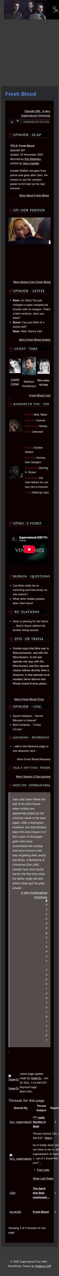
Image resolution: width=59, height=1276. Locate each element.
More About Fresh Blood (34, 195)
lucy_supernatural (20, 1122)
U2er (13, 1192)
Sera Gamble (31, 163)
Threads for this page (26, 1101)
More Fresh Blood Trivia (29, 699)
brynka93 (15, 1211)
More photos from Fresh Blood (31, 282)
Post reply (43, 1169)
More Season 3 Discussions (33, 776)
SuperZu (14, 1088)
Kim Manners (33, 159)
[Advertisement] (29, 50)
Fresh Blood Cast (39, 395)
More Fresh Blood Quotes (34, 339)
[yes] (39, 1162)
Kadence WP (43, 1266)
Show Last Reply (43, 1178)
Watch (48, 1138)
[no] (41, 1162)
